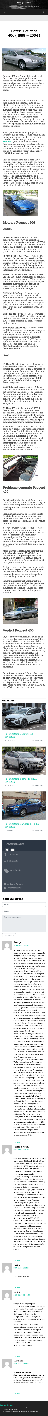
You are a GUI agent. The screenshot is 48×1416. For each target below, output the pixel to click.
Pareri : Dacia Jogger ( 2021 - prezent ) (20, 735)
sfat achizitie (15, 870)
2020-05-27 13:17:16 (21, 1364)
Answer (18, 1142)
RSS (30, 1411)
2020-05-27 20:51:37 (21, 1268)
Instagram (16, 1411)
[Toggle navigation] (4, 12)
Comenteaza (9, 935)
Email (36, 1411)
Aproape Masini (13, 1407)
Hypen (11, 1409)
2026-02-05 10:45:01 (21, 945)
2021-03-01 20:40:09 (21, 1150)
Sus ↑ (16, 1409)
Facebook (8, 1411)
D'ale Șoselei (12, 861)
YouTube (24, 1411)
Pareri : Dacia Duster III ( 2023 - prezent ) (22, 780)
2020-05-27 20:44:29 (22, 1295)
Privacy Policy (6, 1405)
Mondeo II (8, 141)
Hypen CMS (32, 1407)
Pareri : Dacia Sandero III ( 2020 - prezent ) (23, 825)
